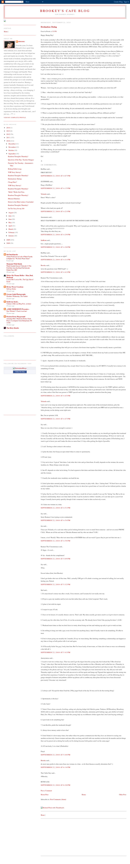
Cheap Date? (12, 182)
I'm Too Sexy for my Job (16, 208)
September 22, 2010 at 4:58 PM (55, 541)
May (10, 222)
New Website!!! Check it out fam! (16, 311)
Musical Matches (14, 198)
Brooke (43, 265)
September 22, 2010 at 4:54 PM (55, 520)
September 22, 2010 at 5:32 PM (55, 584)
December (12, 144)
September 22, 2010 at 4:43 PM (55, 272)
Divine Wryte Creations (14, 287)
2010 (8, 141)
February (12, 232)
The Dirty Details (12, 328)
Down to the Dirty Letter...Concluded (20, 202)
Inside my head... (12, 301)
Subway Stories (11, 289)
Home (84, 794)
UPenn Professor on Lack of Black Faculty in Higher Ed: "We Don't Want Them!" (19, 257)
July (10, 216)
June (10, 219)
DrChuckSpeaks (12, 254)
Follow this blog (20, 372)
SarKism (43, 240)
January (11, 236)
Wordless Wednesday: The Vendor (17, 296)
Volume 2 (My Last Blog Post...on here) (18, 304)
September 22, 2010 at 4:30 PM (55, 247)
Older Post (122, 794)
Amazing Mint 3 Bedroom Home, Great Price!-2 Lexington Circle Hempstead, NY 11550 (19, 321)
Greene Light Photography (16, 294)
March (11, 229)
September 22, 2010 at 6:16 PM (55, 767)
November (12, 147)
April (10, 226)
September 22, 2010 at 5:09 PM (55, 559)
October (11, 150)
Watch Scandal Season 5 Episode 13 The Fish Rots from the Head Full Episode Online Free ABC (18, 268)
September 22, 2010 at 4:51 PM (55, 508)
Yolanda (43, 194)
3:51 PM (54, 31)
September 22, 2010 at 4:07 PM (55, 176)
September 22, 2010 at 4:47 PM (55, 419)
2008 (8, 243)
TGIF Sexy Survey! (14, 172)
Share (43, 815)
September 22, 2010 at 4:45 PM (55, 395)
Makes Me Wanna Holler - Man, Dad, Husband (19, 276)
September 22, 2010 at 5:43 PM (55, 652)
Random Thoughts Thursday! (18, 156)
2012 (8, 134)
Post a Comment (46, 790)
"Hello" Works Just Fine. (16, 192)
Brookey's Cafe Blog (65, 11)
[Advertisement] (60, 837)
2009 (8, 240)
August (11, 212)
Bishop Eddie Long (14, 169)
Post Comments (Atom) (58, 799)
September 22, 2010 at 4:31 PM (55, 259)
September (12, 153)
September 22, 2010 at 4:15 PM (55, 188)
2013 (8, 131)
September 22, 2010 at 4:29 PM (55, 234)
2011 (8, 137)
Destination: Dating (49, 26)
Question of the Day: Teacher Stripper (21, 160)
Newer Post (44, 794)
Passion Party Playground (15, 316)
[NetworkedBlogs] (20, 368)
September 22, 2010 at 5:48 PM (55, 755)
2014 (8, 127)
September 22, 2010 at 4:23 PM (55, 211)
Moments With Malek (14, 264)
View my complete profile (15, 117)
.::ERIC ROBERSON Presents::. (17, 309)
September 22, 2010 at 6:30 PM (55, 785)
